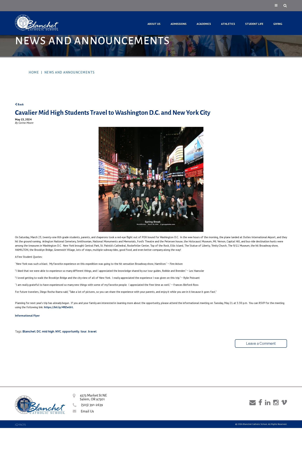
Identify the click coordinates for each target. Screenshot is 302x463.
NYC (58, 331)
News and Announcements (69, 72)
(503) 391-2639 (92, 405)
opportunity (70, 331)
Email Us (87, 411)
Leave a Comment (261, 343)
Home (34, 72)
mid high (48, 331)
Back (20, 104)
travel (92, 331)
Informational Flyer (27, 315)
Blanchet (29, 331)
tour (84, 331)
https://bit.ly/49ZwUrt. (59, 307)
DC (39, 331)
